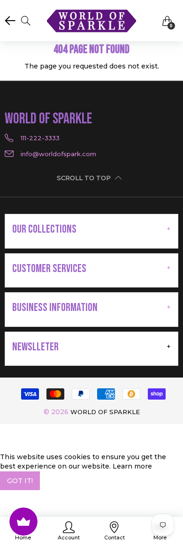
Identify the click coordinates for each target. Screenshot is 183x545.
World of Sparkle (105, 412)
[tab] (91, 229)
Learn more (132, 466)
